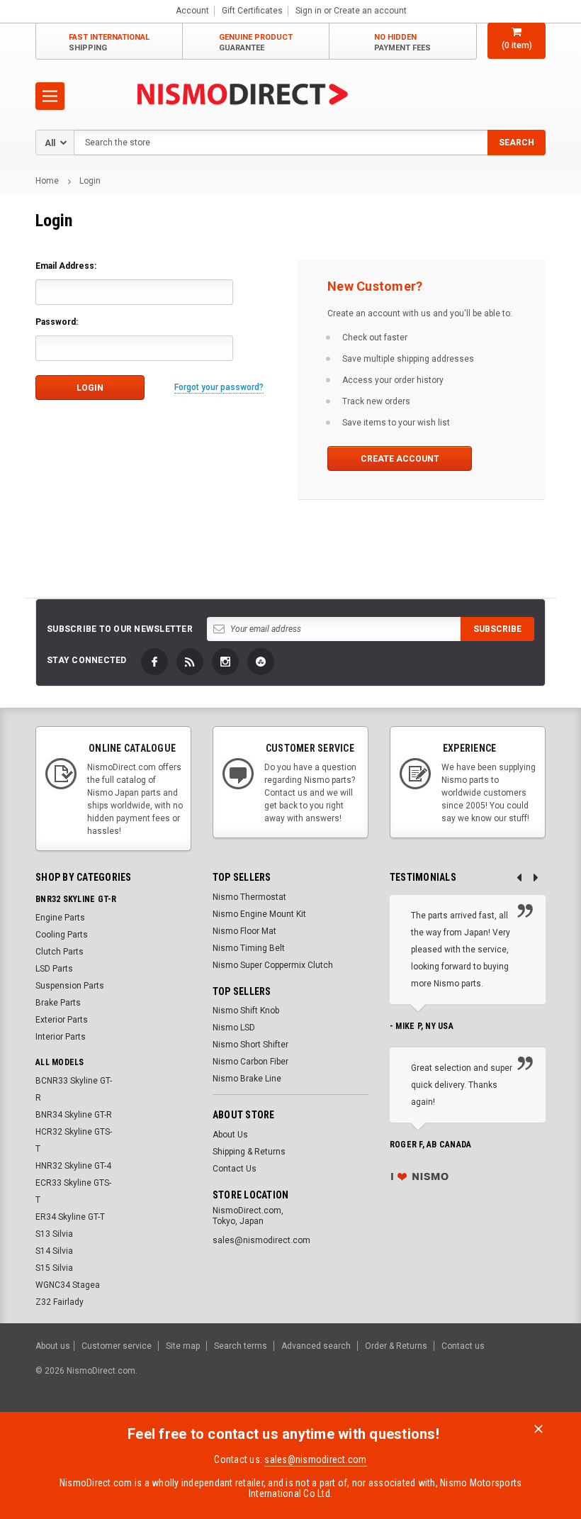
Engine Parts (60, 918)
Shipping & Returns (249, 1152)
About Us (230, 1135)
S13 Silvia (54, 1234)
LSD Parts (54, 969)
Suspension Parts (69, 986)
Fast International (109, 42)
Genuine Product (256, 42)
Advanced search (316, 1346)
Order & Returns (396, 1346)
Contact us (463, 1346)
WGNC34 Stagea (67, 1285)
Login (90, 181)
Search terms (240, 1346)
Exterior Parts (61, 1020)
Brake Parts (58, 1003)
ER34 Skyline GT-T (70, 1217)
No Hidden (402, 42)
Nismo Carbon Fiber (250, 1062)
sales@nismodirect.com (315, 1459)
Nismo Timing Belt (249, 948)
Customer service (116, 1346)
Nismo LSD (234, 1028)
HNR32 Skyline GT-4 (73, 1166)
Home (47, 181)
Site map (183, 1346)
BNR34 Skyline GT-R (73, 1115)
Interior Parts (60, 1037)
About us (52, 1346)
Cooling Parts (61, 935)
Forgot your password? (219, 387)
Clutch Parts (59, 952)
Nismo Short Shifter (250, 1045)
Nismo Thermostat (249, 897)
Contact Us (234, 1169)
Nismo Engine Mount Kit (259, 914)
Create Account (400, 459)
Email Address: (65, 266)
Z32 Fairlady (59, 1302)
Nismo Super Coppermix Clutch (273, 965)
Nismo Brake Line (247, 1079)
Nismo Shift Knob (246, 1011)
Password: (56, 322)
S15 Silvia (54, 1268)
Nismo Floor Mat (244, 931)
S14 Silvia (54, 1251)
